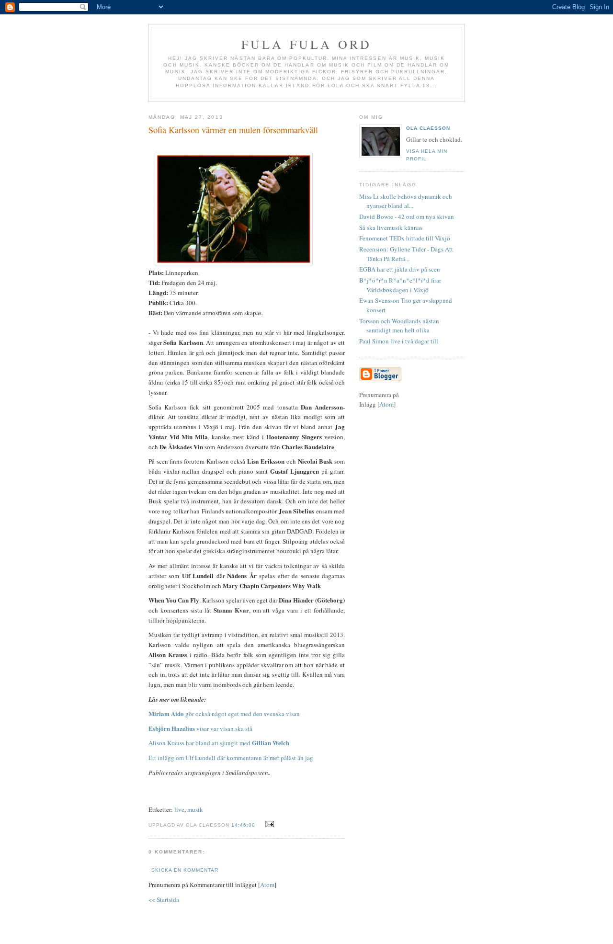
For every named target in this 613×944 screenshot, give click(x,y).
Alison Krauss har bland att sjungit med (218, 743)
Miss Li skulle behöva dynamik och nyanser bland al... (405, 201)
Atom (267, 884)
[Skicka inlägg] (268, 824)
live (179, 809)
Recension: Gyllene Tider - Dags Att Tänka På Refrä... (406, 254)
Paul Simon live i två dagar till (398, 341)
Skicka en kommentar (184, 870)
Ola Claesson (428, 128)
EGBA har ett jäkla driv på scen (399, 269)
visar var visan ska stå (200, 728)
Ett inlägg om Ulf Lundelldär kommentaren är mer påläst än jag (230, 757)
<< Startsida (163, 899)
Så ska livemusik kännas (390, 227)
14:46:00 (244, 825)
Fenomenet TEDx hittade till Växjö (404, 238)
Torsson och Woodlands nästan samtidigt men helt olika (399, 326)
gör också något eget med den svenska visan (224, 713)
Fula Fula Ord (306, 44)
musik (195, 809)
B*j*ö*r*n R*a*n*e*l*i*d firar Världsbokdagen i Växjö (400, 285)
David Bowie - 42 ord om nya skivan (406, 216)
